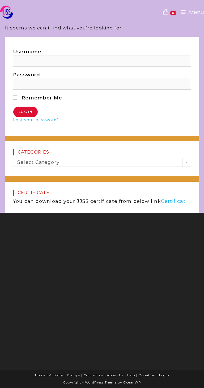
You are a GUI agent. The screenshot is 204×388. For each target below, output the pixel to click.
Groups (73, 375)
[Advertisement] (146, 251)
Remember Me (41, 98)
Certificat (173, 201)
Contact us (93, 375)
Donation (147, 375)
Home (40, 375)
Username (27, 52)
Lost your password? (36, 119)
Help (131, 375)
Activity (56, 375)
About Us (115, 375)
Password (26, 75)
